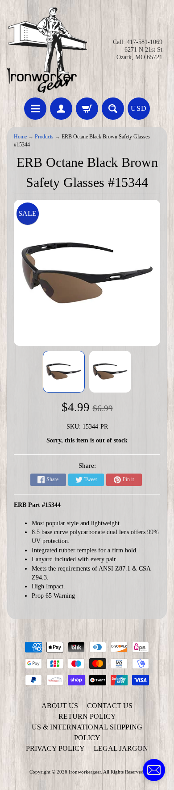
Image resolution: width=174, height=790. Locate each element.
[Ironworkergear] (47, 50)
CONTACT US (110, 705)
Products (44, 137)
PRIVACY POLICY (55, 748)
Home (20, 137)
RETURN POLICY (87, 716)
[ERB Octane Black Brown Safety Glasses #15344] (64, 372)
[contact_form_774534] (154, 770)
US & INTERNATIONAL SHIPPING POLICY (87, 732)
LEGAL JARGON (121, 748)
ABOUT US (59, 705)
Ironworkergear (85, 771)
